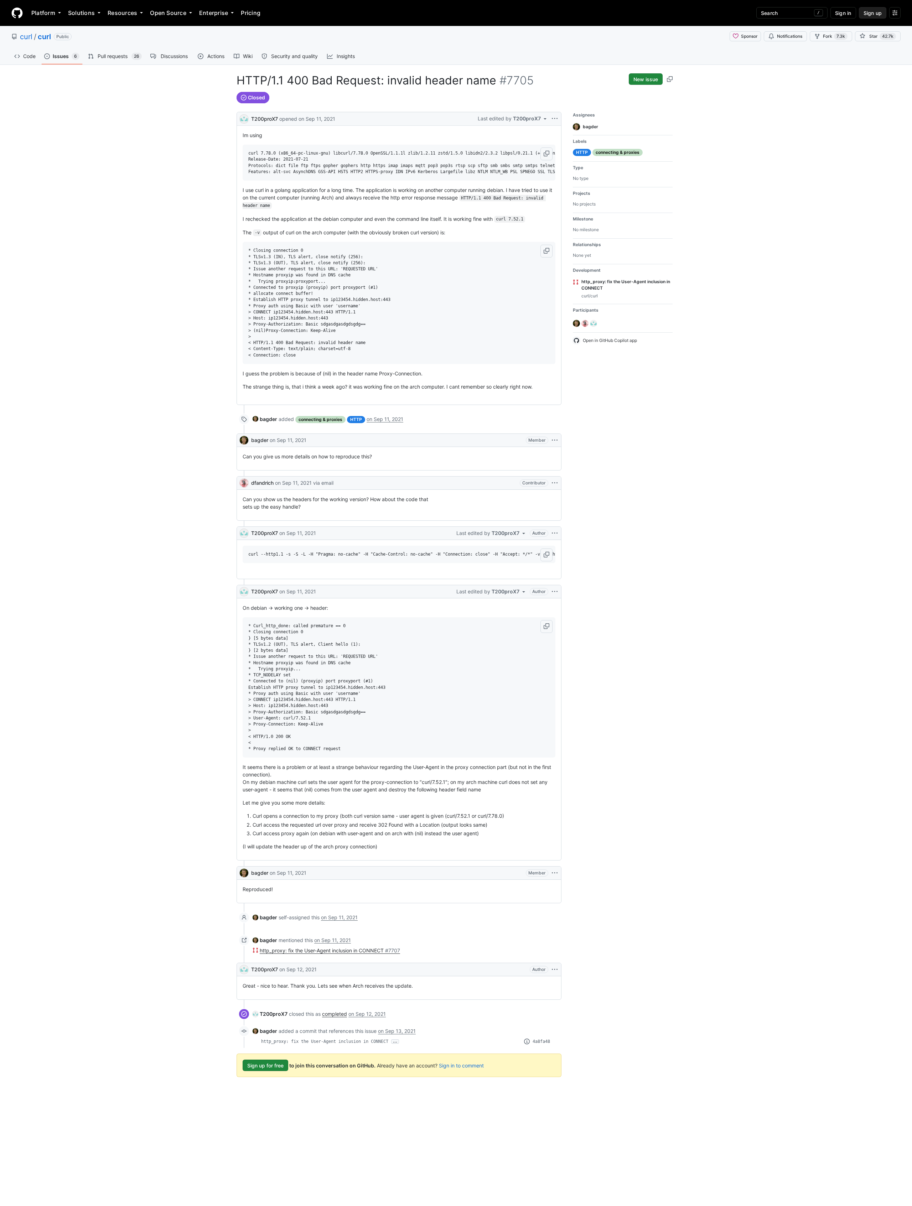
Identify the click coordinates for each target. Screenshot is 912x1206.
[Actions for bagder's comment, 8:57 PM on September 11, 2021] (555, 440)
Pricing (250, 12)
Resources (122, 12)
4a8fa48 (541, 1041)
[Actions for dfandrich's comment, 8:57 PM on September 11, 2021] (555, 483)
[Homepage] (17, 13)
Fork (834, 36)
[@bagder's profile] (244, 440)
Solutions (81, 12)
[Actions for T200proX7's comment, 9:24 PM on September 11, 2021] (555, 592)
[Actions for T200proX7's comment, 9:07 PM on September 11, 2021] (555, 533)
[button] (546, 153)
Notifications (789, 36)
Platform (43, 12)
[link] (265, 419)
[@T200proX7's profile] (244, 118)
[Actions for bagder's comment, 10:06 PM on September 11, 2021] (555, 873)
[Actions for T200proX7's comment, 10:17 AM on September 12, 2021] (555, 969)
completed (334, 1014)
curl (26, 36)
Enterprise (213, 12)
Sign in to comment (461, 1065)
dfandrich (262, 483)
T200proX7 (264, 119)
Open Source (168, 12)
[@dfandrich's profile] (244, 483)
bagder (259, 440)
